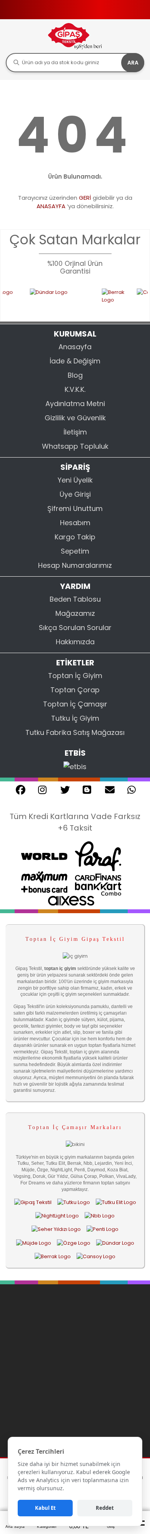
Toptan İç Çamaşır (75, 704)
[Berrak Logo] (107, 300)
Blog (75, 375)
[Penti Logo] (102, 1229)
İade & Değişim (75, 361)
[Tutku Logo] (73, 1202)
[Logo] (75, 36)
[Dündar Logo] (53, 300)
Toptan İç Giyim (75, 675)
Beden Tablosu (75, 599)
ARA (132, 62)
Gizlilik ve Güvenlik (75, 418)
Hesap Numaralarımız (75, 565)
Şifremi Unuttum (75, 508)
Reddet (105, 1507)
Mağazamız (75, 613)
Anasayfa (75, 347)
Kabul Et (45, 1507)
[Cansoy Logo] (96, 1256)
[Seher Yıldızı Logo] (56, 1229)
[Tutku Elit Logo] (116, 1202)
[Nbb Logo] (100, 1216)
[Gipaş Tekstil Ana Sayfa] (33, 1202)
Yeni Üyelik (75, 480)
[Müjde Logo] (33, 1243)
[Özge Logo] (73, 1243)
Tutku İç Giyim (75, 718)
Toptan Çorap (75, 690)
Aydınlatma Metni (75, 403)
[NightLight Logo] (57, 1216)
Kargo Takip (75, 537)
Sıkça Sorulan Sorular (75, 627)
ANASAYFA (51, 206)
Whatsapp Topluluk (75, 446)
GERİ (85, 198)
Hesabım (75, 522)
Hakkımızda (75, 642)
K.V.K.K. (75, 389)
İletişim (75, 432)
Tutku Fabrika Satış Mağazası (75, 732)
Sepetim (75, 551)
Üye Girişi (75, 494)
